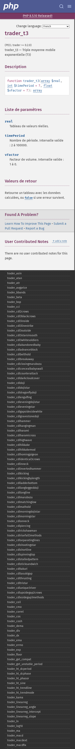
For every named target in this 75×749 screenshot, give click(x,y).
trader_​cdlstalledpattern (22, 559)
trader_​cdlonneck (18, 521)
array (45, 81)
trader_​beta (14, 297)
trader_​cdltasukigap (19, 573)
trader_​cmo (14, 607)
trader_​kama (15, 697)
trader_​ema (14, 640)
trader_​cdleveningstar (21, 407)
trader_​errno (15, 645)
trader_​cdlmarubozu (20, 497)
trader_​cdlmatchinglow (21, 502)
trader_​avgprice (17, 287)
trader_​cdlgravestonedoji (23, 416)
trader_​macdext (17, 740)
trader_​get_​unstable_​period (24, 664)
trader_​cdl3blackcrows (21, 316)
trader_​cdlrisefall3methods (24, 535)
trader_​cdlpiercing (18, 526)
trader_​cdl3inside (18, 321)
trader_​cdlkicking (18, 473)
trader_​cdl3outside (19, 330)
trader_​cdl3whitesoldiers (23, 340)
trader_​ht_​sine (16, 683)
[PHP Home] (11, 6)
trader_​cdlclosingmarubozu (24, 364)
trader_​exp (14, 650)
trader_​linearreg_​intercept (24, 711)
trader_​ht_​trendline (19, 688)
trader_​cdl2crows (18, 311)
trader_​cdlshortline (19, 549)
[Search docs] (61, 6)
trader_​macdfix (16, 745)
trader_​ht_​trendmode (20, 692)
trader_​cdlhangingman (21, 426)
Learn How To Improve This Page (28, 224)
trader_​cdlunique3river (21, 588)
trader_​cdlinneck (17, 464)
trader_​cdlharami (18, 430)
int (10, 86)
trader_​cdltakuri (17, 569)
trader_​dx (13, 635)
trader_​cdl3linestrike (20, 326)
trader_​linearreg (17, 702)
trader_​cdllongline (18, 492)
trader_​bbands (16, 292)
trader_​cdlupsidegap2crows (24, 592)
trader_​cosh (14, 621)
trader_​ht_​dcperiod (19, 669)
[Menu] (69, 6)
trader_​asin (14, 273)
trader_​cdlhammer (19, 421)
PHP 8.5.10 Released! (37, 16)
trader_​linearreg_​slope (21, 716)
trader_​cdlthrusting (19, 578)
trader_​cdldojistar (18, 387)
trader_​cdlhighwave (19, 440)
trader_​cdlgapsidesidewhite (24, 411)
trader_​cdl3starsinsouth (22, 335)
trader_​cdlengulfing (19, 397)
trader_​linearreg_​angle (21, 707)
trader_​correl (15, 611)
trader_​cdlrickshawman (22, 530)
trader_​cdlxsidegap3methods (25, 597)
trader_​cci (13, 306)
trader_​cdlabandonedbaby (24, 345)
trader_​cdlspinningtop (21, 554)
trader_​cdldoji (16, 383)
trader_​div (13, 630)
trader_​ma (13, 731)
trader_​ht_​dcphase (19, 673)
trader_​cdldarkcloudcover (23, 378)
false (29, 198)
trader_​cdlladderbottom (22, 483)
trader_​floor (14, 654)
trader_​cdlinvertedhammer (24, 468)
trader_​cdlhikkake (18, 445)
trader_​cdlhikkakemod (21, 449)
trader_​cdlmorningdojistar (23, 511)
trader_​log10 (15, 726)
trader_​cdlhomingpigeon (22, 454)
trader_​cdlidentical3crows (23, 459)
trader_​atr (13, 283)
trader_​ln (13, 721)
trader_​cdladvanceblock (22, 349)
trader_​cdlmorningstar (21, 516)
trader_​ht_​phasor (18, 678)
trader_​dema (15, 626)
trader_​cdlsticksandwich (22, 564)
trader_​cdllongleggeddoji (23, 488)
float (47, 86)
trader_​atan (14, 278)
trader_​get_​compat (19, 659)
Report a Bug (35, 228)
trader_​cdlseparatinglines (23, 540)
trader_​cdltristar (17, 583)
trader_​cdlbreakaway (20, 359)
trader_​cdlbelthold (19, 354)
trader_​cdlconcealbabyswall (25, 368)
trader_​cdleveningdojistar (23, 402)
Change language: (29, 26)
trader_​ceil (14, 602)
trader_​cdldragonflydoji (22, 392)
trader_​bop (14, 302)
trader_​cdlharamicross (21, 435)
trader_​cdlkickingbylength (23, 478)
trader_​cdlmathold (19, 507)
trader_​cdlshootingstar (21, 545)
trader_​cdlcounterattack (22, 373)
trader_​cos (14, 616)
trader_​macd (15, 735)
